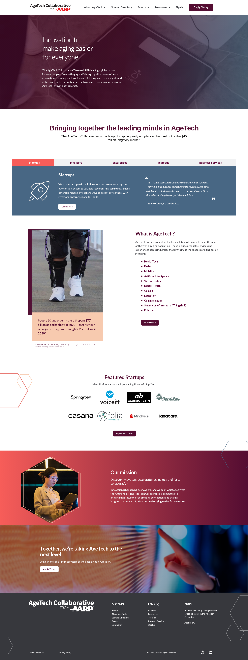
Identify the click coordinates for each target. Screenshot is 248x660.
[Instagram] (202, 652)
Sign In (180, 7)
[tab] (33, 162)
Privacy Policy (65, 653)
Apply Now (189, 622)
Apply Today (201, 7)
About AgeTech (93, 7)
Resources (161, 7)
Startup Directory (121, 7)
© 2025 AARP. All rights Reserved (161, 653)
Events (142, 7)
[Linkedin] (210, 652)
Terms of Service (37, 653)
